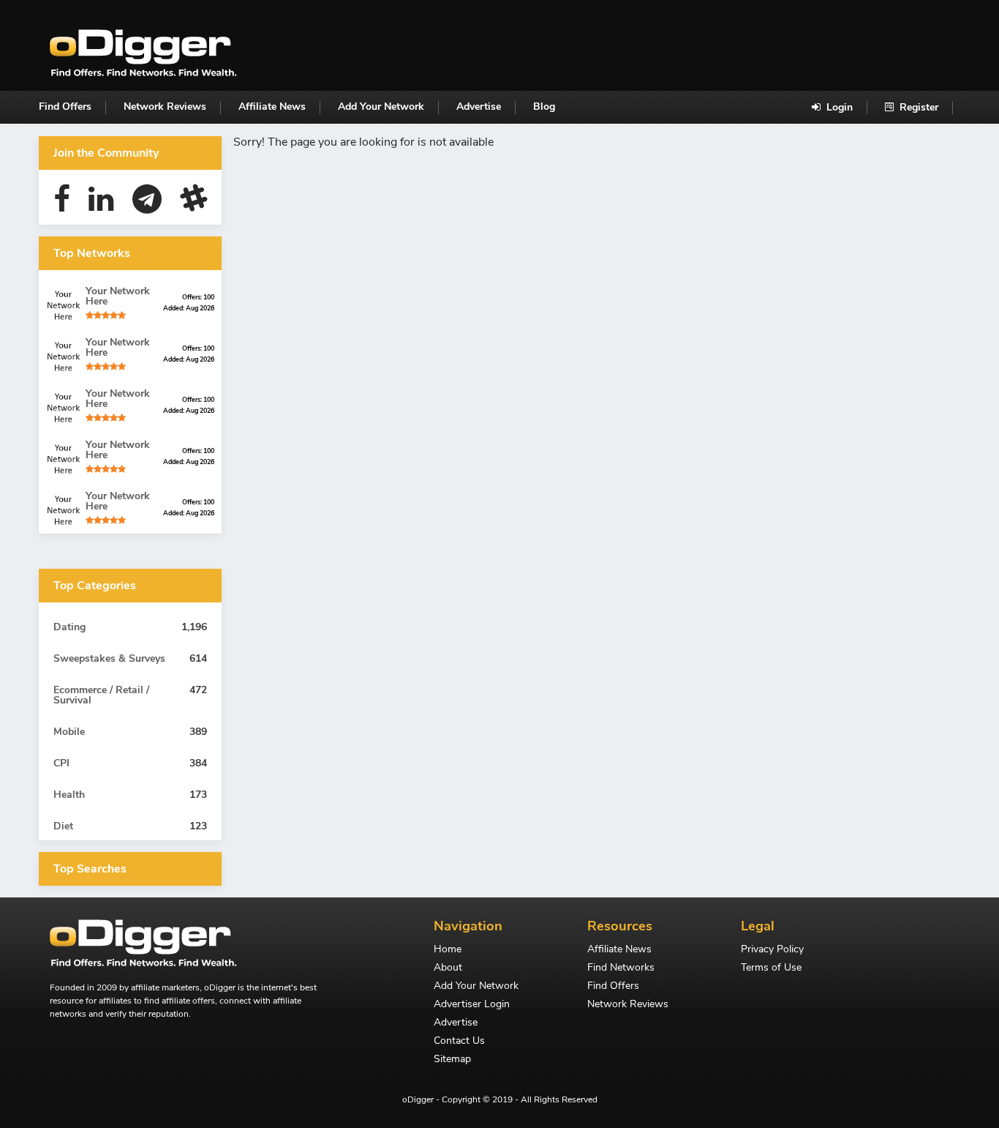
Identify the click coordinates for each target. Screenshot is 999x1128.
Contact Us (459, 1041)
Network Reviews (165, 106)
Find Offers (65, 106)
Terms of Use (771, 968)
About (448, 968)
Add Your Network (381, 106)
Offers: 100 (198, 297)
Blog (544, 106)
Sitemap (452, 1060)
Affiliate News (272, 106)
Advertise (478, 106)
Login (838, 107)
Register (917, 107)
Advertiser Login (472, 1005)
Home (447, 950)
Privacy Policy (772, 950)
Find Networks (621, 968)
